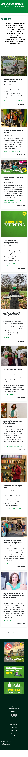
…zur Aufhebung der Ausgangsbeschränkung (10, 242)
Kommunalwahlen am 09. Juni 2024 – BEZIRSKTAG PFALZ (12, 81)
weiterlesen (21, 104)
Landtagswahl (9, 41)
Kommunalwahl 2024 (11, 39)
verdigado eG (10, 744)
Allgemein (9, 23)
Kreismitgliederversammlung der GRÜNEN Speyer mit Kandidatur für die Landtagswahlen (13, 595)
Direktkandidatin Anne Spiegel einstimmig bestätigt (12, 422)
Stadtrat (22, 47)
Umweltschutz (19, 49)
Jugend (12, 35)
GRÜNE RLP (20, 33)
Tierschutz (9, 49)
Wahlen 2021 (16, 51)
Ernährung (21, 29)
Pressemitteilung (15, 43)
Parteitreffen (20, 41)
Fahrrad (18, 31)
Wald (24, 51)
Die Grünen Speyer (12, 3)
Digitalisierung (10, 29)
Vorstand (7, 51)
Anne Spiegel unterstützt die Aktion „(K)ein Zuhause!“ (12, 314)
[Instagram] (15, 715)
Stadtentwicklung (11, 47)
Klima (18, 35)
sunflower (12, 743)
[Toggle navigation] (1, 14)
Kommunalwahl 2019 (15, 37)
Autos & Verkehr (19, 23)
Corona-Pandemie (10, 27)
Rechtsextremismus (15, 45)
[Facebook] (12, 715)
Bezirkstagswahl (11, 25)
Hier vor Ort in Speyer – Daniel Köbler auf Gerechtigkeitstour (12, 542)
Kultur (23, 39)
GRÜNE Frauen (11, 33)
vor (19, 632)
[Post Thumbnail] (14, 66)
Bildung (21, 25)
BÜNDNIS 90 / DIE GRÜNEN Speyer (13, 8)
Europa (11, 31)
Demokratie (21, 27)
